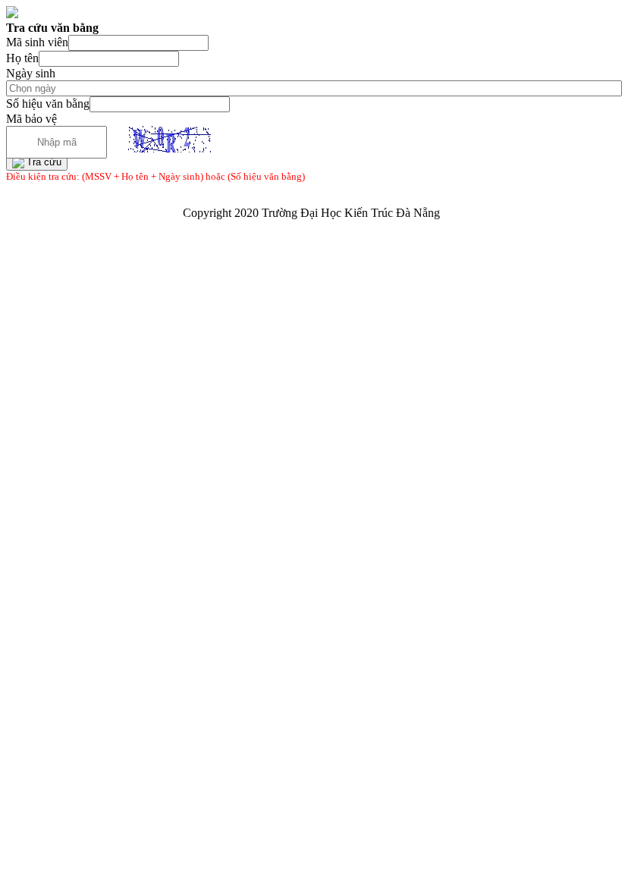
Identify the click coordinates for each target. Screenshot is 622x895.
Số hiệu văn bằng (48, 103)
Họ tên (22, 58)
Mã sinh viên (37, 42)
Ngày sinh (30, 73)
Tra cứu (44, 162)
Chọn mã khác (113, 140)
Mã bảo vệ (31, 118)
